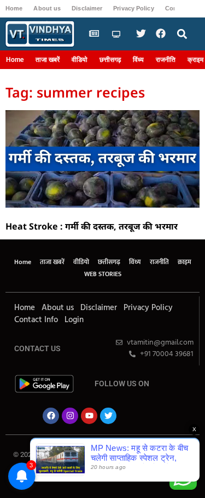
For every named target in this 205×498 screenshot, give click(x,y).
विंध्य (138, 60)
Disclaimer (87, 8)
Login (74, 320)
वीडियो (79, 60)
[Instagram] (70, 416)
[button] (182, 34)
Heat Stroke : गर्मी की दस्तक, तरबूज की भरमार (91, 226)
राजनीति (165, 60)
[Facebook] (51, 416)
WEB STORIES (102, 273)
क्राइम (184, 261)
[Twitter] (108, 416)
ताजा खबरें (48, 60)
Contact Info (36, 320)
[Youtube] (89, 416)
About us (47, 8)
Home (13, 8)
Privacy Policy (133, 8)
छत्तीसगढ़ (110, 60)
